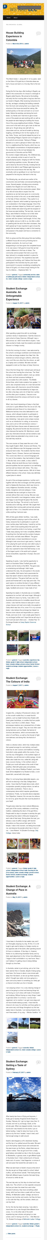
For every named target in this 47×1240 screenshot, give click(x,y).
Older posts (10, 1233)
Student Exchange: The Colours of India (18, 679)
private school (25, 664)
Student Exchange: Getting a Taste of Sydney (17, 1065)
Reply (37, 1226)
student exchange (12, 666)
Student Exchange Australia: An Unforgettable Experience (16, 294)
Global (24, 277)
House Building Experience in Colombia (15, 36)
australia (26, 660)
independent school (33, 277)
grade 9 (13, 662)
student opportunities (25, 666)
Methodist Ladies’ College (31, 1219)
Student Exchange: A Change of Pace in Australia (18, 889)
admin (27, 44)
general (14, 275)
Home (8, 18)
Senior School (34, 664)
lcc (7, 279)
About (15, 18)
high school (20, 662)
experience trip (34, 660)
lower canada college (15, 279)
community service (29, 275)
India (25, 870)
